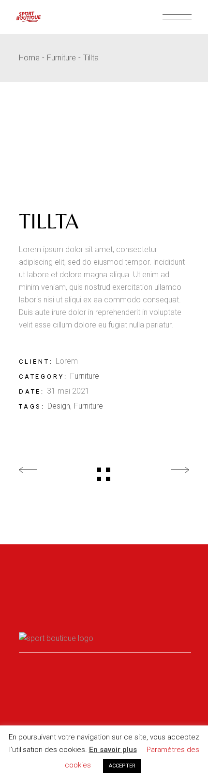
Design (58, 406)
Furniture (84, 376)
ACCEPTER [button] (122, 766)
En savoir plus (113, 749)
